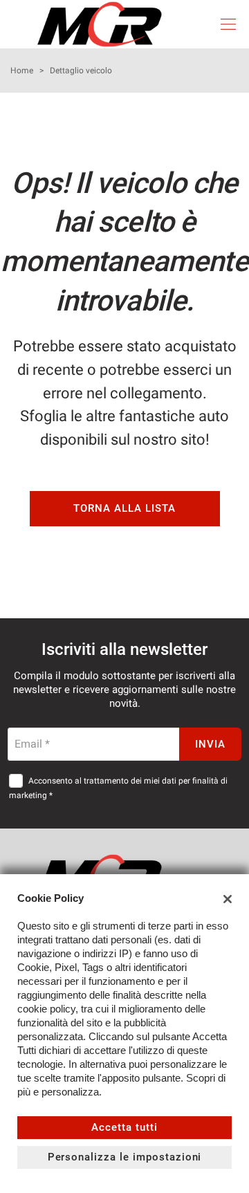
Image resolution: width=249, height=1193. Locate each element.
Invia (210, 744)
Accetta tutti (124, 1127)
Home (21, 70)
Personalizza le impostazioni (125, 1157)
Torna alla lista (124, 508)
